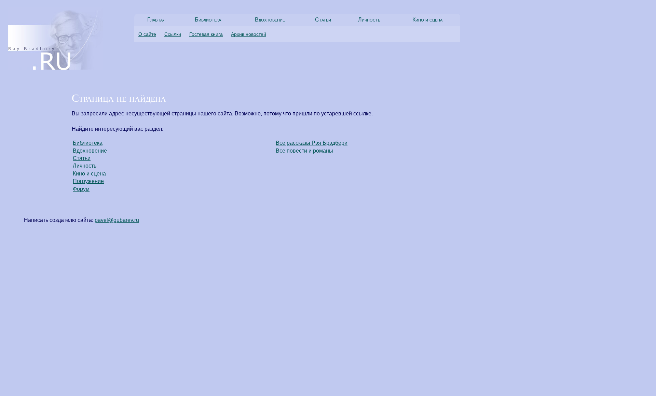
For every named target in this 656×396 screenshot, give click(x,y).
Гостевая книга (206, 34)
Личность (369, 20)
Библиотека (208, 20)
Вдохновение (270, 20)
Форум (81, 189)
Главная (156, 20)
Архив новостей (248, 34)
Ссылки (172, 34)
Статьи (323, 20)
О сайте (147, 34)
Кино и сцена (427, 20)
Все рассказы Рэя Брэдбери (311, 143)
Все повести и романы (304, 151)
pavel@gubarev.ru (117, 220)
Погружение (88, 181)
